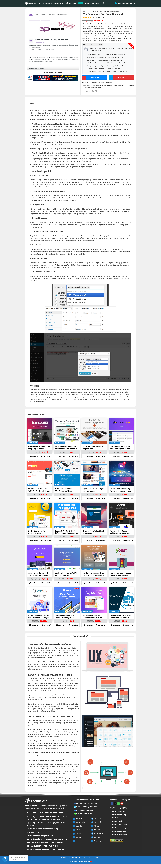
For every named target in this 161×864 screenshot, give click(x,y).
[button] (103, 3)
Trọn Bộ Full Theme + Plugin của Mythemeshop (93, 490)
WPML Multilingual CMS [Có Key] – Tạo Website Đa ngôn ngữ (38, 616)
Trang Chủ (48, 3)
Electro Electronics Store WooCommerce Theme (37, 532)
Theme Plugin (58, 3)
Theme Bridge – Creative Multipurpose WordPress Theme (119, 532)
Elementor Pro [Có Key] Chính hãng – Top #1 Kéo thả (39, 448)
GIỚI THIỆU (75, 857)
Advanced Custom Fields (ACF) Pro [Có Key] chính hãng (39, 490)
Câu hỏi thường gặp (118, 811)
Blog (88, 3)
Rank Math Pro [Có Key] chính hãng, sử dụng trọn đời (66, 574)
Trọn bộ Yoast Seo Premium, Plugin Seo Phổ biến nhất (120, 574)
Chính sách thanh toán (119, 834)
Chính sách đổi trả (118, 821)
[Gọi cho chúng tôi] (118, 803)
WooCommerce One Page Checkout (91, 87)
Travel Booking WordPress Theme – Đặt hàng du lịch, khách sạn (65, 616)
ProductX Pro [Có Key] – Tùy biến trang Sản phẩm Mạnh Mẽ (66, 532)
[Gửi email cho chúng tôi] (115, 803)
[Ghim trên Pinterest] (93, 91)
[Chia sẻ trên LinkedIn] (96, 91)
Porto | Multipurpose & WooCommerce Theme (64, 490)
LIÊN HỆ (69, 857)
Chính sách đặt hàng (119, 815)
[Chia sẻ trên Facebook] (84, 91)
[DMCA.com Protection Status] (116, 840)
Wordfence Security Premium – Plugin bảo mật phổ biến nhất (121, 616)
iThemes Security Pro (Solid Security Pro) (93, 532)
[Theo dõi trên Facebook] (112, 803)
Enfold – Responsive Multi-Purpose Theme (93, 448)
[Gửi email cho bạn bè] (90, 91)
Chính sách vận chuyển (120, 828)
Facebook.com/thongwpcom (86, 803)
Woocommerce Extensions (111, 11)
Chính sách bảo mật (119, 831)
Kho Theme (72, 3)
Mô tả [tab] (32, 103)
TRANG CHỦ (63, 857)
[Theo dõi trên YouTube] (121, 803)
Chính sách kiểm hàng (119, 824)
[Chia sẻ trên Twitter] (87, 91)
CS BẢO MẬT (82, 857)
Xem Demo (34, 456)
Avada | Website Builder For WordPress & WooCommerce (66, 448)
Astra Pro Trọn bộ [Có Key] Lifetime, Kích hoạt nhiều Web (39, 574)
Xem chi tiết (47, 456)
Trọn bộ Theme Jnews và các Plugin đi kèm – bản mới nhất (94, 574)
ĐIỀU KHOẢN (91, 857)
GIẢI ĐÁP (97, 857)
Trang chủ (85, 11)
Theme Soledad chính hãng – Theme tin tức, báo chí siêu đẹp (121, 490)
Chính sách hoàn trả (119, 818)
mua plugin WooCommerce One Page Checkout (99, 85)
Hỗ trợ (97, 3)
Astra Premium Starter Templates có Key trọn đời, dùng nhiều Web (92, 616)
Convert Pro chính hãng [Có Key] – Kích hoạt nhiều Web (120, 448)
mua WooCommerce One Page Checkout (123, 85)
